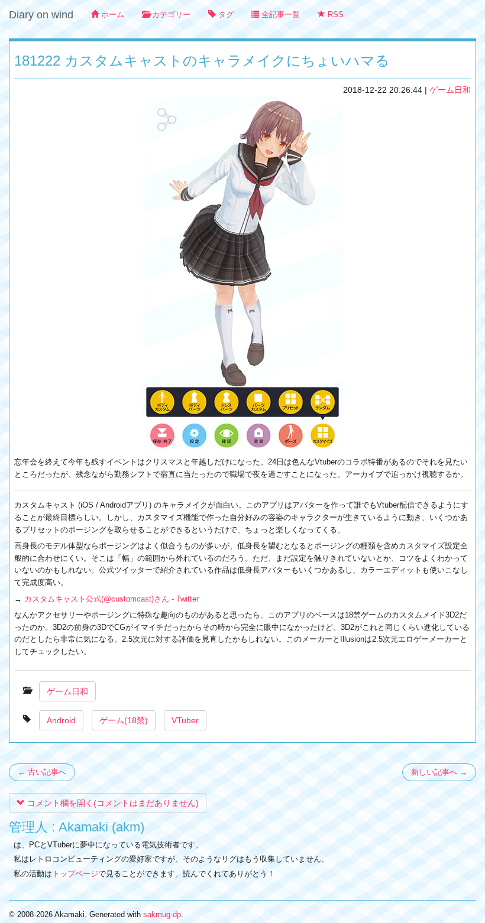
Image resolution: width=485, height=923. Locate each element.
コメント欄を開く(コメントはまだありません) (112, 803)
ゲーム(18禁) (123, 720)
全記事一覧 (279, 14)
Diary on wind (41, 15)
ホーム (111, 14)
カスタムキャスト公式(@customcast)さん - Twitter (111, 598)
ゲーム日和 (450, 90)
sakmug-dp (162, 914)
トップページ (75, 873)
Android (61, 720)
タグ (225, 14)
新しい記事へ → (439, 772)
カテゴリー (170, 14)
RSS (334, 14)
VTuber (185, 720)
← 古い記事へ (42, 772)
